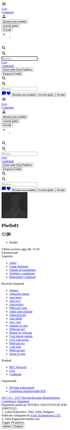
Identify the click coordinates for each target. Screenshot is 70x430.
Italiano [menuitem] (7, 426)
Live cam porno (19, 339)
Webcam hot (17, 350)
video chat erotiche (20, 311)
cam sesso (15, 297)
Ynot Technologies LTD (45, 415)
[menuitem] (4, 8)
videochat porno (19, 293)
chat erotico (16, 304)
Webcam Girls (18, 308)
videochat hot (17, 315)
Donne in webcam (20, 332)
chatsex (13, 290)
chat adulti (15, 318)
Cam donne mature (21, 336)
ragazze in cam (18, 325)
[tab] (38, 242)
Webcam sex (17, 343)
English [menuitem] (18, 426)
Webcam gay (17, 329)
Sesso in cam (17, 353)
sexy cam (15, 322)
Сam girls (15, 346)
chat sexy (15, 301)
